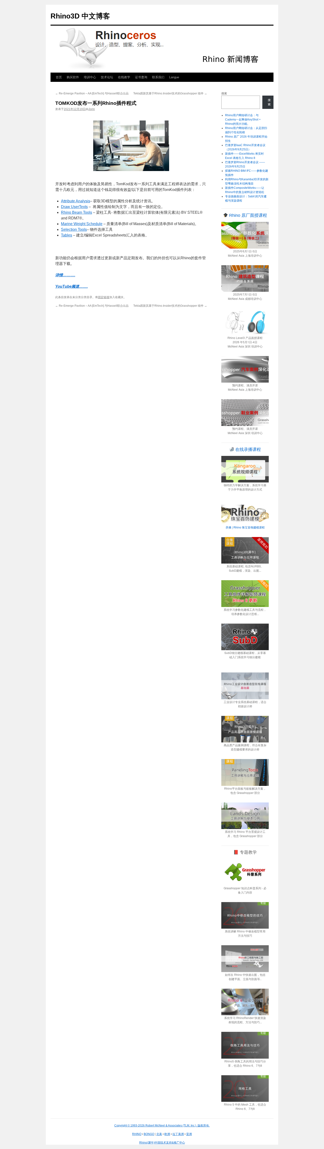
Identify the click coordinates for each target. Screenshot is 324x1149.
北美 (159, 1134)
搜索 (224, 93)
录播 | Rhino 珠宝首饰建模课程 (245, 527)
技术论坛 (107, 77)
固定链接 (103, 297)
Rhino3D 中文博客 (80, 16)
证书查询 (141, 77)
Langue (174, 77)
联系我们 (158, 77)
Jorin (91, 109)
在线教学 (124, 77)
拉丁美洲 (178, 1134)
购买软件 (73, 77)
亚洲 (189, 1134)
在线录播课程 (247, 449)
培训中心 (90, 77)
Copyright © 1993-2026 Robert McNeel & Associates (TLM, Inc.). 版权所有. (162, 1125)
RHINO (136, 1134)
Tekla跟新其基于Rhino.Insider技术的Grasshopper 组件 (170, 93)
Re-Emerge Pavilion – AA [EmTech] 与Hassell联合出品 (92, 93)
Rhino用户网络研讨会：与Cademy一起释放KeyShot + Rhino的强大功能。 (243, 119)
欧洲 (167, 1134)
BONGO (149, 1134)
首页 (59, 77)
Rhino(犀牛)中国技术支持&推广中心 (162, 1142)
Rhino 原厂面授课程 (247, 215)
